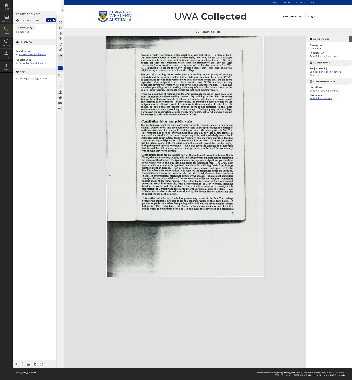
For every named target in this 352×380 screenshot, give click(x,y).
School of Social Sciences (33, 63)
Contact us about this (60, 103)
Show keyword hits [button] (60, 81)
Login (6, 57)
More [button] (6, 69)
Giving (286, 2)
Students (300, 2)
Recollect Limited (312, 375)
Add (50, 20)
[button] (60, 68)
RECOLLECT (279, 375)
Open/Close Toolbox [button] (62, 6)
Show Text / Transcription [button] (60, 75)
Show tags (23, 27)
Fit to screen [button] (60, 27)
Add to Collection (60, 97)
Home (6, 9)
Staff (312, 2)
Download (60, 92)
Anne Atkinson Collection (32, 54)
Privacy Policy (21, 373)
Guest (298, 16)
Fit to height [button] (60, 38)
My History (6, 45)
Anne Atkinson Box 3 (321, 98)
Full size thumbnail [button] (60, 22)
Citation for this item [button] (60, 108)
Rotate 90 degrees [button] (60, 44)
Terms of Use (33, 373)
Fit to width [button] (60, 33)
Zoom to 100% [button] (60, 49)
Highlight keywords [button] (60, 86)
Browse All (6, 21)
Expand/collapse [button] (350, 39)
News (275, 2)
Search (6, 33)
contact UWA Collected (309, 373)
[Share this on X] (16, 362)
